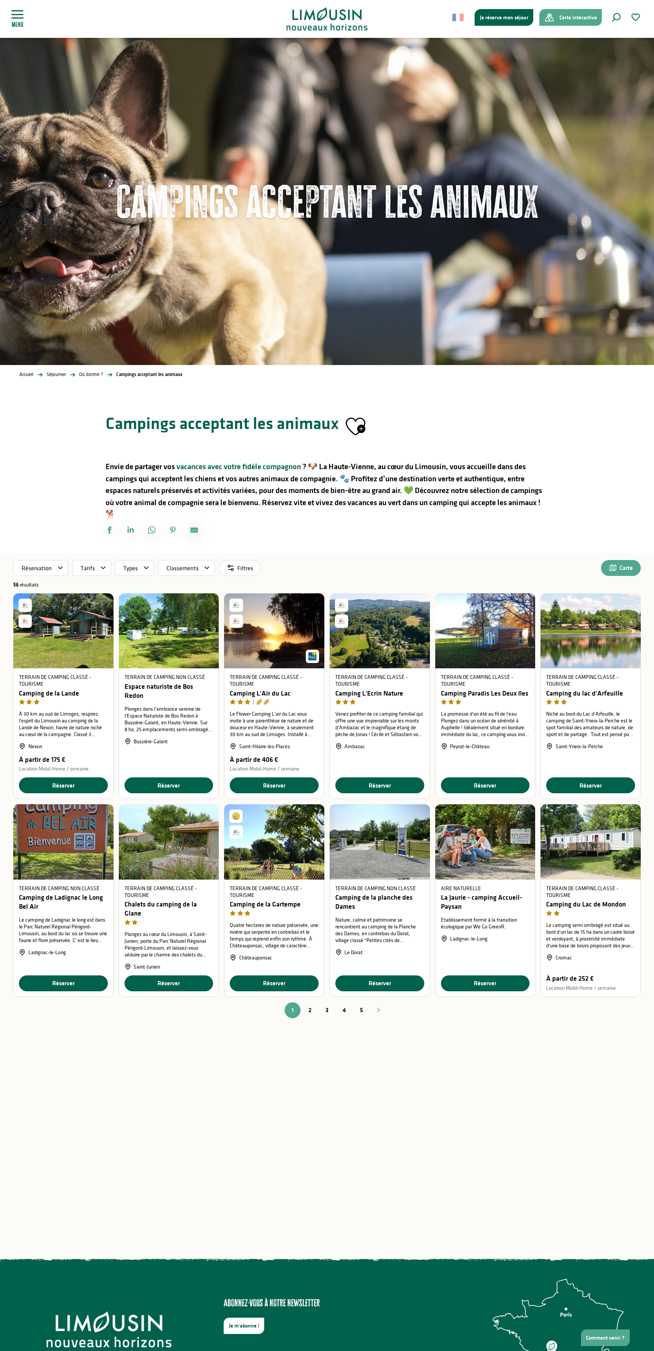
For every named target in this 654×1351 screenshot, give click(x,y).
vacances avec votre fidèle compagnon (238, 466)
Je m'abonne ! (244, 1325)
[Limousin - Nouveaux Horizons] (327, 19)
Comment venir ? (605, 1338)
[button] (616, 17)
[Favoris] (637, 17)
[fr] (458, 17)
